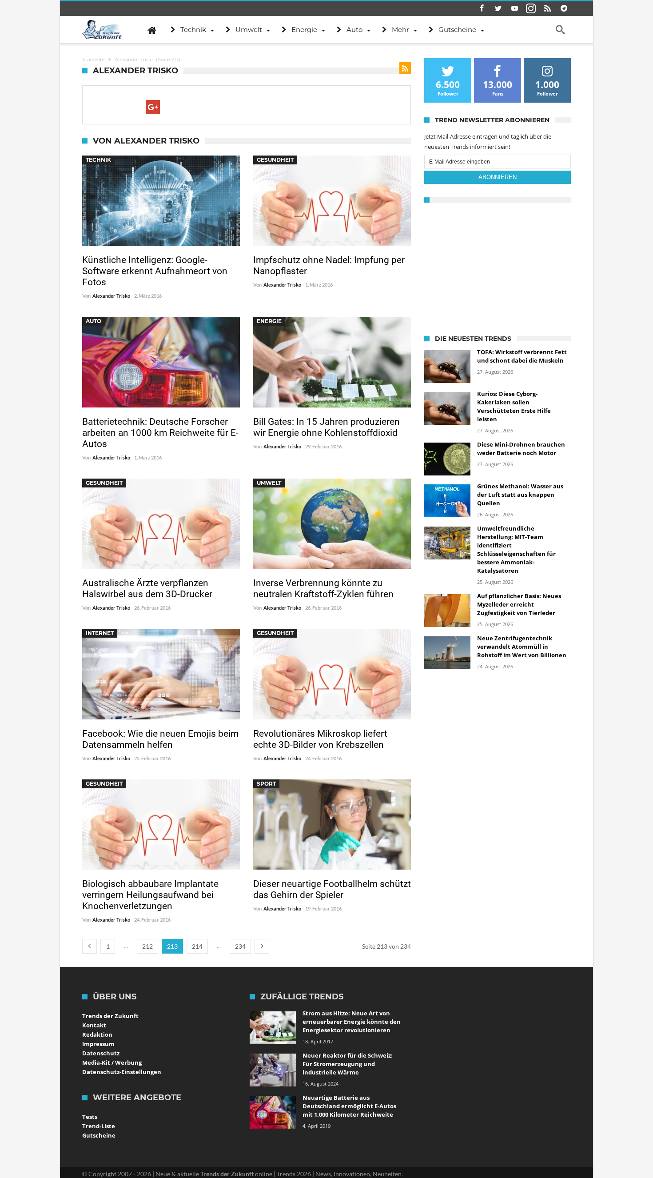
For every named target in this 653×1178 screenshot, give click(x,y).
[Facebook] (481, 8)
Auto (93, 321)
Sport (266, 783)
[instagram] (531, 8)
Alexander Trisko (111, 296)
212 (147, 946)
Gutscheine (98, 1135)
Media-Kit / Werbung (112, 1062)
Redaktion (97, 1034)
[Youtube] (514, 8)
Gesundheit (275, 159)
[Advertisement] (497, 267)
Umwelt (269, 482)
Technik (98, 159)
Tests (89, 1117)
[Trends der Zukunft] (102, 29)
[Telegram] (564, 8)
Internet (100, 633)
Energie (269, 321)
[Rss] (547, 8)
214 (197, 946)
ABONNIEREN (497, 177)
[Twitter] (498, 8)
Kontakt (94, 1025)
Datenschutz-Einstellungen (121, 1072)
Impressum (98, 1044)
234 (240, 946)
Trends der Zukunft (110, 1016)
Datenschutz (100, 1053)
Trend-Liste (98, 1126)
